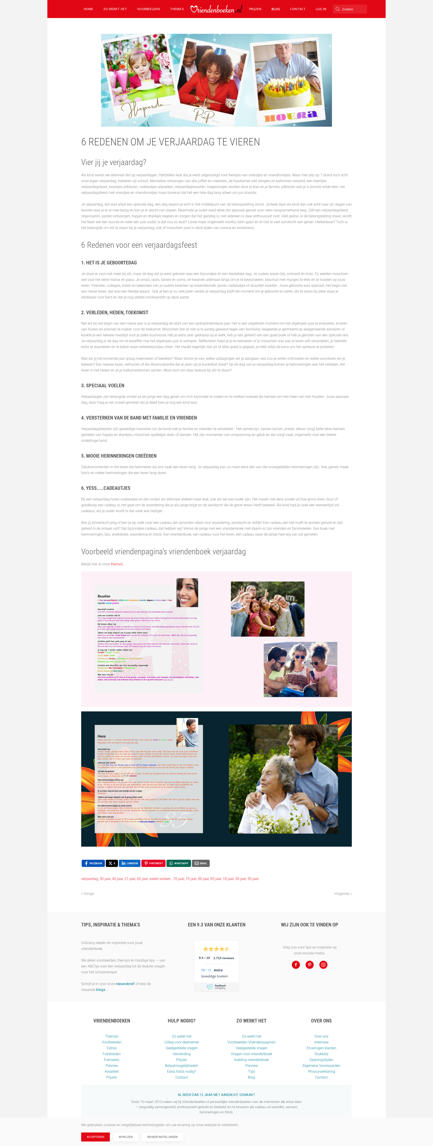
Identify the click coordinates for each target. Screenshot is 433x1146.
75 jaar (191, 879)
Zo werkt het (115, 9)
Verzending (182, 1054)
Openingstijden (321, 1060)
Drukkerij (321, 1054)
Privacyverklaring (321, 1071)
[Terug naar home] (216, 9)
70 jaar (178, 879)
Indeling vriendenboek (251, 1060)
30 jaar (240, 879)
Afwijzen (126, 1137)
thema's (117, 564)
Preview (112, 1065)
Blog (276, 9)
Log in (321, 9)
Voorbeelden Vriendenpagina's (251, 1042)
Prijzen (255, 9)
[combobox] (350, 9)
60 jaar (142, 879)
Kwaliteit (112, 1071)
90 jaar (253, 879)
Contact (298, 9)
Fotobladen (112, 1054)
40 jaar (117, 879)
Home (88, 9)
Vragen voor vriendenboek (251, 1054)
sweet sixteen (160, 879)
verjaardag (89, 879)
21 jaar (129, 879)
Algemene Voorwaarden (321, 1065)
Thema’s (111, 1036)
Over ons (321, 1036)
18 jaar (228, 879)
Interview (321, 1042)
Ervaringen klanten (321, 1048)
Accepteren (95, 1137)
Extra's (112, 1048)
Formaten (111, 1060)
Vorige (89, 894)
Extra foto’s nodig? (181, 1071)
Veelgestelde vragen (182, 1048)
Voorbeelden (148, 9)
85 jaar (215, 879)
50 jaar (105, 879)
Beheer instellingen (162, 1137)
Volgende (341, 894)
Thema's (177, 9)
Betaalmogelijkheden (181, 1065)
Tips (251, 1071)
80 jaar (203, 879)
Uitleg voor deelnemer (181, 1042)
